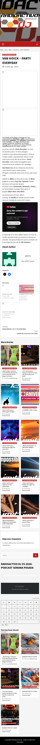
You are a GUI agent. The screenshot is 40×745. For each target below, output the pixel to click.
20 (36, 614)
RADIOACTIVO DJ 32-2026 (29, 691)
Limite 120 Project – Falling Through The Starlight (28, 484)
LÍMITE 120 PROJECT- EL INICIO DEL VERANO (29, 446)
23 (14, 618)
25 (25, 618)
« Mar (2, 625)
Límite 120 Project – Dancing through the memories (8, 447)
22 (9, 618)
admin (16, 67)
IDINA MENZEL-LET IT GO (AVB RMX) (14, 328)
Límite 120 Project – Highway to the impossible (8, 484)
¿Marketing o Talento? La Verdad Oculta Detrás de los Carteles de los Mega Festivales (9, 373)
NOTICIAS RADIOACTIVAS (9, 54)
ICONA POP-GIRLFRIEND (8, 312)
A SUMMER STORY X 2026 (26, 294)
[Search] (37, 44)
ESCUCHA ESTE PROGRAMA (29, 652)
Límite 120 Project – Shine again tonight (8, 411)
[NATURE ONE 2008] (9, 289)
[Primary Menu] (2, 44)
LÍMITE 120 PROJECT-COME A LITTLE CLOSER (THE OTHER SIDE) (9, 522)
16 (14, 614)
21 (3, 618)
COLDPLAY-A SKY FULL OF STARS (27, 332)
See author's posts (27, 261)
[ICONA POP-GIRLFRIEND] (9, 306)
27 (36, 618)
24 (20, 618)
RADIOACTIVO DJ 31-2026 (9, 728)
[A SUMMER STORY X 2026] (26, 289)
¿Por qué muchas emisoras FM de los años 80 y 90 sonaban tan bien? (29, 373)
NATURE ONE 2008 (7, 294)
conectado (20, 543)
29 (9, 622)
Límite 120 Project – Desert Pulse (28, 521)
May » (7, 625)
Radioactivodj (13, 378)
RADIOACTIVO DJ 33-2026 (29, 657)
